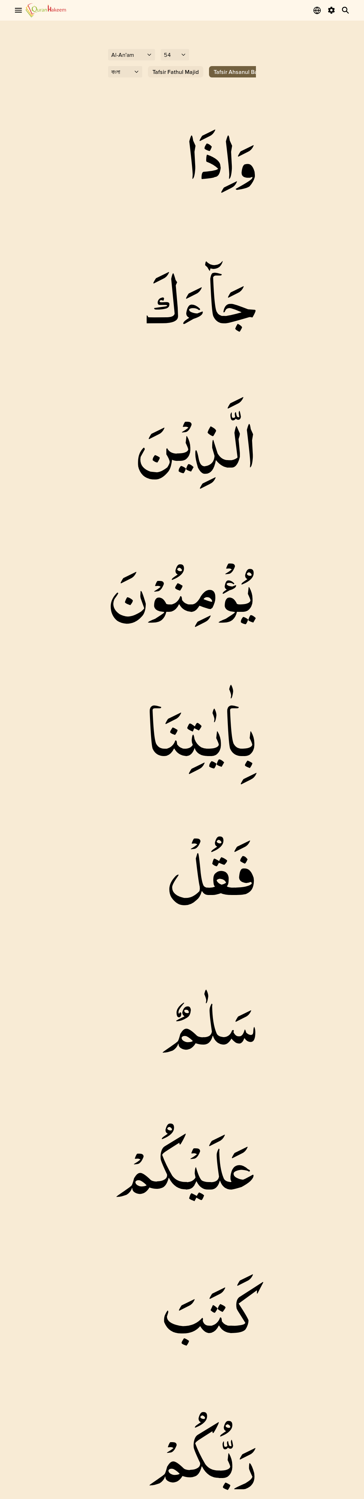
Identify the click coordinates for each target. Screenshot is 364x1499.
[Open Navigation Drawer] (18, 10)
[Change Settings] (331, 10)
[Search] (345, 10)
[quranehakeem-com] (46, 10)
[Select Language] (317, 10)
